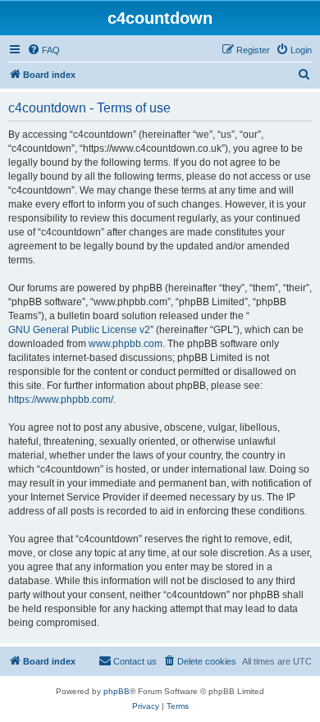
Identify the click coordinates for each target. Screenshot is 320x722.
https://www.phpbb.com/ (60, 399)
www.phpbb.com (125, 344)
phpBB (116, 691)
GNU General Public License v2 (79, 330)
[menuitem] (43, 50)
